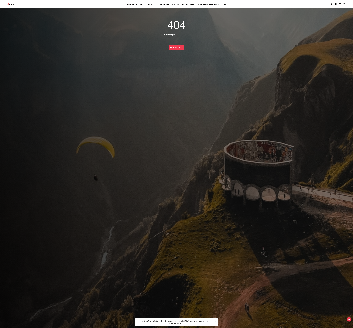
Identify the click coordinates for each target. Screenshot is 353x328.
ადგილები (151, 4)
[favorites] (340, 4)
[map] (336, 4)
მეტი (224, 4)
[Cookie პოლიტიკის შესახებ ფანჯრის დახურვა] (215, 321)
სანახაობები (164, 4)
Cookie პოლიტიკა (175, 323)
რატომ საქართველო (135, 4)
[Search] (331, 4)
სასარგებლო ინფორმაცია (208, 4)
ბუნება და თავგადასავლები (183, 4)
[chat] (349, 319)
